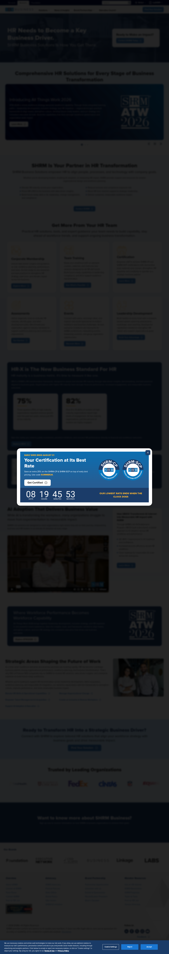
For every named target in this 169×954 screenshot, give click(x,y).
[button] (37, 483)
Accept (149, 947)
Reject (129, 947)
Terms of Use (49, 951)
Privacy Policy (63, 951)
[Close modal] (147, 452)
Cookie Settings (111, 947)
